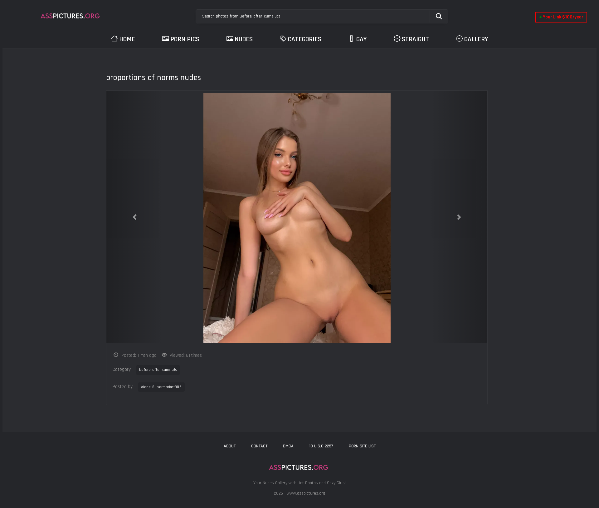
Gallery (476, 39)
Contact (259, 446)
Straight (415, 39)
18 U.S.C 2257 (321, 446)
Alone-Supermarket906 (161, 387)
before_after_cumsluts (158, 369)
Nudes (244, 39)
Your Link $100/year (561, 17)
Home (127, 39)
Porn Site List (362, 446)
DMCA (288, 446)
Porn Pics (184, 39)
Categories (304, 39)
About (230, 446)
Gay (361, 39)
